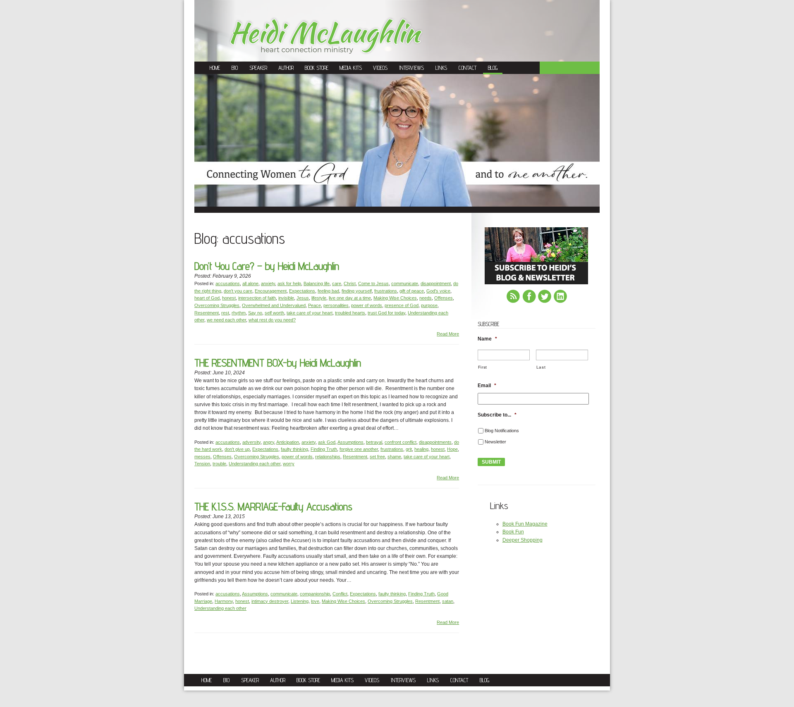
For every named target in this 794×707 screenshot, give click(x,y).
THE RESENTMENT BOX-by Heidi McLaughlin (277, 362)
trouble (219, 463)
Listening (300, 601)
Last (541, 367)
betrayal (374, 442)
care (336, 283)
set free (377, 456)
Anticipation (287, 442)
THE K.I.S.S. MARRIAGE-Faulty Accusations (273, 506)
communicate (404, 283)
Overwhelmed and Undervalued (274, 305)
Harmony (224, 601)
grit (409, 449)
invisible (286, 297)
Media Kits (351, 67)
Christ (350, 283)
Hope (452, 449)
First (482, 367)
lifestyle (318, 297)
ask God (326, 442)
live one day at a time (350, 297)
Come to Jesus (373, 283)
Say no (255, 312)
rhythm (239, 312)
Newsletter (495, 441)
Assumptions (350, 442)
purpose (429, 305)
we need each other (226, 319)
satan (447, 601)
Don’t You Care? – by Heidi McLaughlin (266, 265)
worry (288, 463)
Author (286, 67)
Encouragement (271, 290)
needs (425, 297)
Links (441, 67)
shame (394, 456)
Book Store (316, 67)
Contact (467, 67)
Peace (314, 305)
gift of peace (411, 290)
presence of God (402, 305)
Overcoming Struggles (216, 305)
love (315, 601)
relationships (327, 456)
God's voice (438, 290)
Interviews (411, 67)
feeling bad (328, 290)
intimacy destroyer (269, 601)
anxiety (268, 283)
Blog (492, 67)
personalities (336, 305)
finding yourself (357, 290)
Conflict (339, 593)
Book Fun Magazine (525, 524)
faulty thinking (294, 449)
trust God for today (386, 312)
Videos (380, 67)
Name (487, 339)
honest (229, 297)
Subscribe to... (497, 415)
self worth (274, 312)
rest (225, 312)
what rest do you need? (272, 319)
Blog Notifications (502, 430)
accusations (227, 283)
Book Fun (513, 532)
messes (202, 456)
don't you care (238, 290)
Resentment (206, 312)
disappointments (435, 442)
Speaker (258, 67)
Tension (202, 463)
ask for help (289, 283)
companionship (315, 593)
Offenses (443, 297)
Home (215, 67)
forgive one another (359, 449)
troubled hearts (350, 312)
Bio (235, 67)
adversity (251, 442)
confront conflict (400, 442)
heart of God (207, 297)
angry (268, 442)
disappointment (436, 283)
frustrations (385, 290)
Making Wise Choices (395, 297)
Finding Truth (324, 449)
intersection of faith (257, 297)
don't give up (237, 449)
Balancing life (317, 283)
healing (421, 449)
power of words (366, 305)
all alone (250, 283)
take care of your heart (309, 312)
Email (487, 385)
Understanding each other (254, 463)
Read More (448, 333)
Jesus (303, 297)
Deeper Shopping (522, 540)
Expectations (302, 290)
